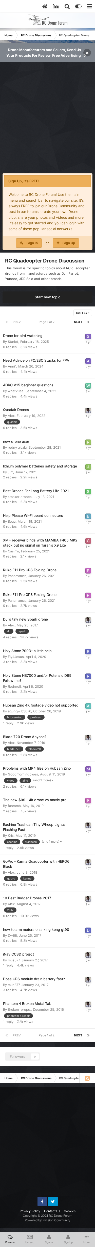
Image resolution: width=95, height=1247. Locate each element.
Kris (11, 835)
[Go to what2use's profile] (88, 386)
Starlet (13, 342)
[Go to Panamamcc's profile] (88, 571)
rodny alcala (17, 447)
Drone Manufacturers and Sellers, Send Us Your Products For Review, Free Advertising (43, 52)
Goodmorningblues (23, 774)
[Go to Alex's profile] (88, 410)
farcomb (14, 806)
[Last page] (88, 322)
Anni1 (12, 366)
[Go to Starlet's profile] (88, 336)
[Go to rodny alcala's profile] (88, 442)
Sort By (82, 312)
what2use (16, 391)
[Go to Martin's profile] (88, 769)
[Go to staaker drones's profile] (88, 491)
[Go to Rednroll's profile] (88, 651)
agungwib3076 (19, 711)
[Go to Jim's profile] (88, 467)
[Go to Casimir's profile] (88, 541)
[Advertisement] (47, 120)
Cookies (69, 1211)
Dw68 (12, 935)
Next (78, 322)
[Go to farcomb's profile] (88, 800)
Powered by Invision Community (47, 1220)
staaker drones (20, 497)
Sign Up (69, 243)
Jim (10, 472)
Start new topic (47, 297)
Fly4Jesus (16, 657)
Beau (12, 521)
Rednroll (14, 686)
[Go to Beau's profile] (88, 516)
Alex (11, 416)
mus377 (14, 960)
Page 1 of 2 (47, 322)
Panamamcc (17, 576)
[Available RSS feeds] (87, 1078)
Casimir (13, 551)
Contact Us (52, 1211)
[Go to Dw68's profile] (88, 930)
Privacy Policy (30, 1211)
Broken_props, (19, 1009)
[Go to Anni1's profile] (88, 361)
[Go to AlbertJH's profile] (88, 706)
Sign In (32, 243)
